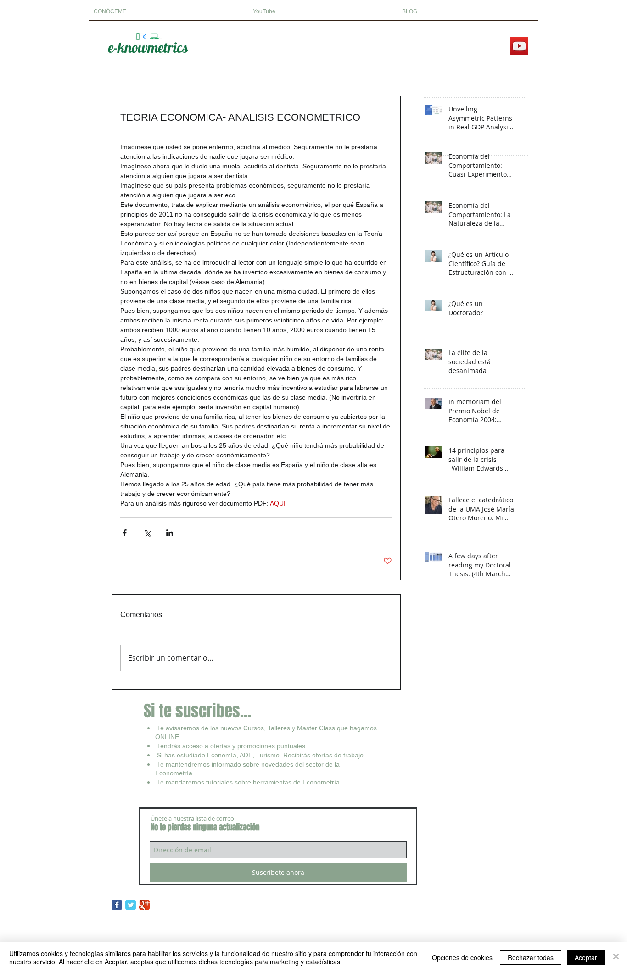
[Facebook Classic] (117, 905)
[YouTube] (519, 46)
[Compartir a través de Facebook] (124, 532)
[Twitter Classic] (130, 905)
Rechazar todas (531, 957)
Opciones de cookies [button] (462, 957)
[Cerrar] (615, 957)
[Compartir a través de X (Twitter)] (147, 532)
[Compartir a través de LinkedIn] (169, 532)
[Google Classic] (144, 905)
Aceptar (586, 957)
